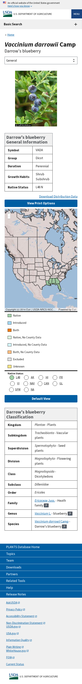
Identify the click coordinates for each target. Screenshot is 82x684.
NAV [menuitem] (32, 383)
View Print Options (41, 203)
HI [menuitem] (47, 377)
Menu (77, 14)
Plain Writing (13, 647)
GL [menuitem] (61, 383)
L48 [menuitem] (18, 377)
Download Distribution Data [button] (58, 196)
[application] (41, 260)
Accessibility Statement (20, 616)
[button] (9, 213)
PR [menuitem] (61, 377)
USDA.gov (12, 626)
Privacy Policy (14, 609)
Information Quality (17, 640)
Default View (41, 399)
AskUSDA (11, 602)
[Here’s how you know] (41, 4)
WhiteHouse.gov (16, 650)
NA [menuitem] (32, 389)
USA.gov (11, 633)
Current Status (15, 664)
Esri (74, 309)
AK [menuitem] (32, 377)
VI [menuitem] (18, 383)
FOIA (9, 657)
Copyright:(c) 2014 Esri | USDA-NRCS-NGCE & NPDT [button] (32, 309)
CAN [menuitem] (46, 383)
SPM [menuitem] (17, 389)
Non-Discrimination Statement (24, 623)
